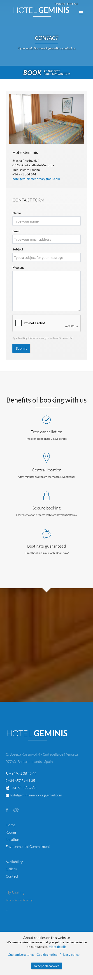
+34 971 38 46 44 (22, 773)
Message (18, 267)
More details (57, 946)
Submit (21, 348)
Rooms (11, 832)
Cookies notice (47, 954)
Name (16, 213)
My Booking (15, 892)
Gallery (11, 869)
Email (16, 231)
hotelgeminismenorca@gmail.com (36, 179)
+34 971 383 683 (22, 788)
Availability (14, 861)
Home (10, 825)
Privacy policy (69, 954)
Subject (17, 249)
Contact (12, 876)
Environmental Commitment (28, 846)
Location (12, 839)
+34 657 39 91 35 (21, 780)
